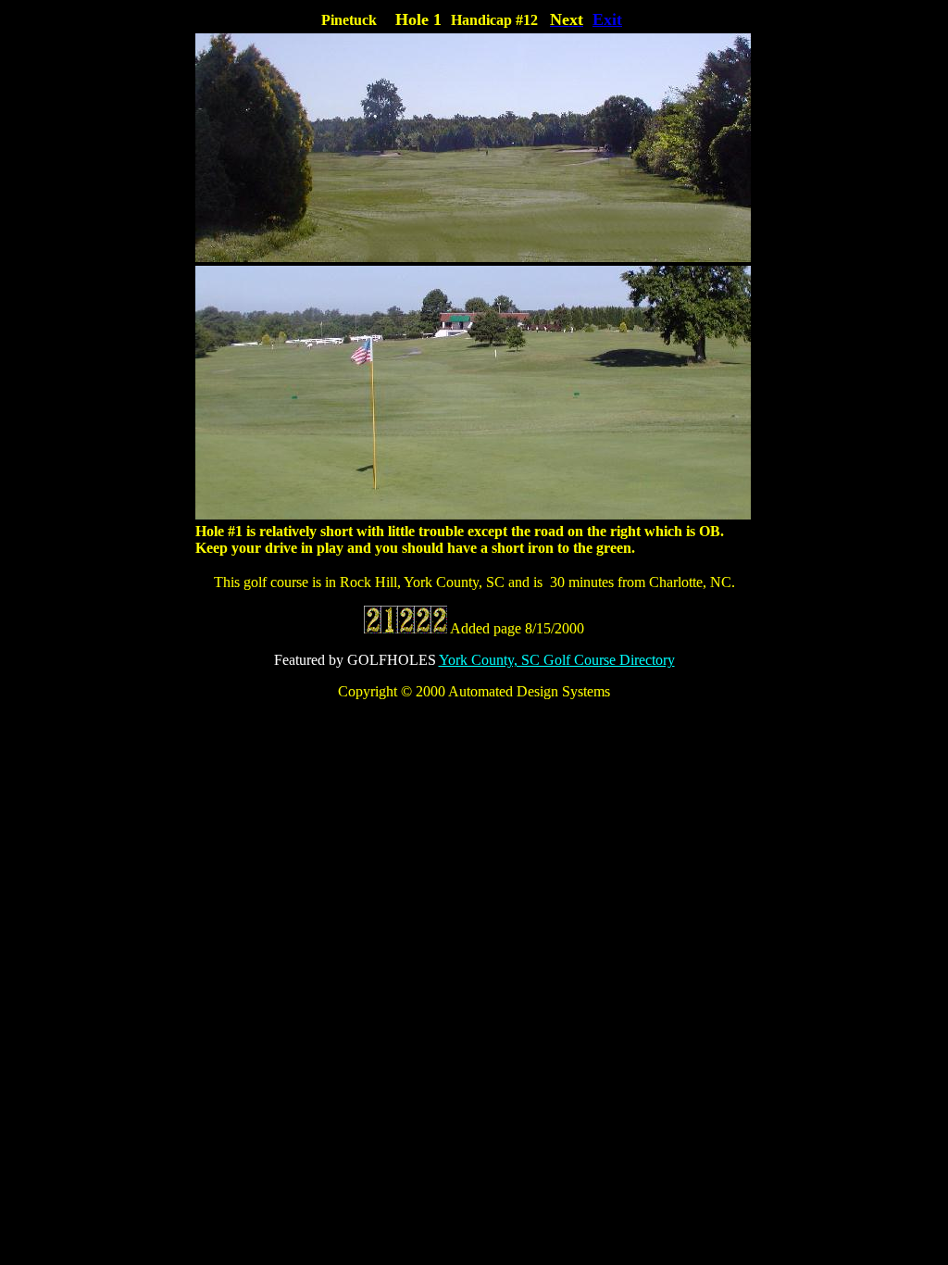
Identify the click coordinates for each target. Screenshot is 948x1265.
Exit (607, 19)
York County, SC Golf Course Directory (557, 660)
